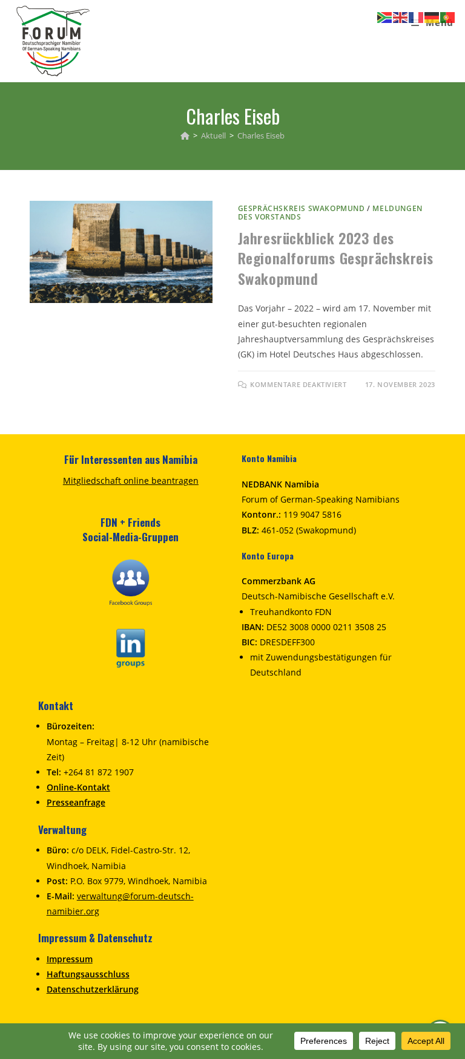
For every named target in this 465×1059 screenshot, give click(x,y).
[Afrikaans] (385, 16)
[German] (432, 16)
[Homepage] (185, 135)
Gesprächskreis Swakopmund (301, 208)
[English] (401, 16)
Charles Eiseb (261, 135)
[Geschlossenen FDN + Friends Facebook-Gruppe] (131, 581)
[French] (416, 16)
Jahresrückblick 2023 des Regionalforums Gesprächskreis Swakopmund (336, 258)
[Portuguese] (448, 16)
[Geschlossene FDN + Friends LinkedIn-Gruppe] (131, 647)
